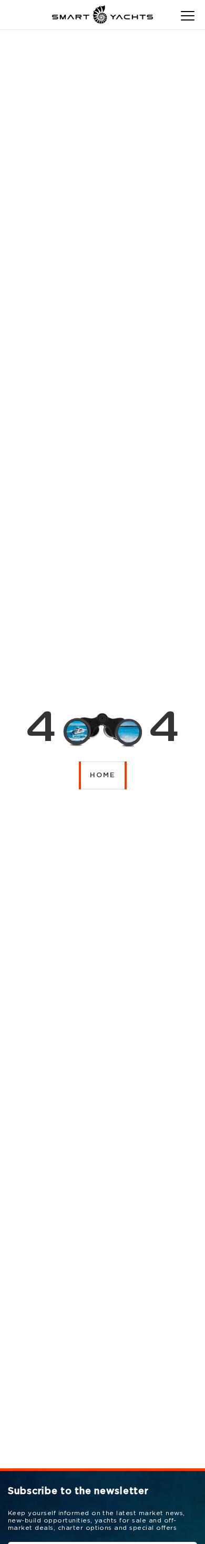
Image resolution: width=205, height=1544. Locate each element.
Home (103, 775)
